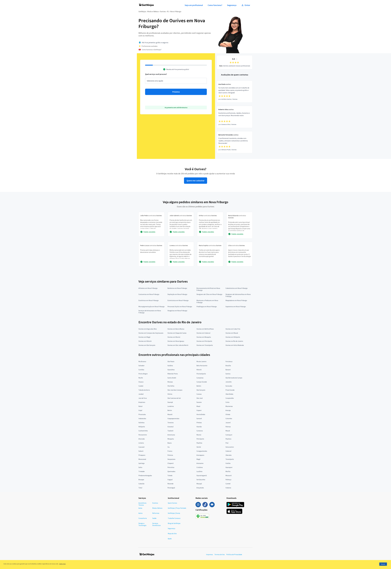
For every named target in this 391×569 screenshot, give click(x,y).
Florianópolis (201, 374)
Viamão (199, 427)
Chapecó (170, 463)
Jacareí (228, 423)
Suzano (199, 402)
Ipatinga (141, 463)
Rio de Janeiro (201, 361)
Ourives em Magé (144, 337)
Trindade (141, 471)
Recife (140, 378)
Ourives (163, 11)
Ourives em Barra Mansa (175, 329)
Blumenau (229, 406)
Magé (198, 459)
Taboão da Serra (144, 390)
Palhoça (228, 480)
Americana (171, 435)
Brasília (228, 366)
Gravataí (170, 427)
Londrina (170, 406)
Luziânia (199, 471)
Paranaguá (171, 488)
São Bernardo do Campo (234, 378)
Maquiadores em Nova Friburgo (236, 300)
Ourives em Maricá (173, 337)
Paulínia (199, 443)
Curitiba (141, 370)
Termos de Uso (219, 554)
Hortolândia (201, 414)
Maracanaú (142, 459)
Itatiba (228, 463)
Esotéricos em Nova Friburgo (148, 300)
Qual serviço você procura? (156, 74)
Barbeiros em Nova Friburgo (177, 288)
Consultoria (142, 518)
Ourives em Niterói (145, 341)
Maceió (169, 414)
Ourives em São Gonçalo (146, 345)
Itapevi (199, 410)
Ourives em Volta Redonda (235, 345)
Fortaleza (229, 361)
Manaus (170, 382)
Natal (140, 406)
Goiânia (170, 366)
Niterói (199, 370)
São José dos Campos (174, 390)
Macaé (228, 431)
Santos (228, 374)
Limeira (141, 443)
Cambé (228, 484)
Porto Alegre (143, 374)
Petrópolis (200, 439)
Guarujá (170, 402)
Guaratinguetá (202, 475)
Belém (199, 386)
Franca (169, 451)
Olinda (228, 414)
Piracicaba (142, 414)
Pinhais (199, 423)
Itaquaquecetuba (173, 418)
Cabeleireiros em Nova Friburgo (237, 288)
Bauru (169, 443)
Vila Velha (170, 386)
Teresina (170, 423)
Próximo (176, 91)
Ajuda (170, 539)
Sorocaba (229, 386)
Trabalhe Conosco (174, 518)
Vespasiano (171, 459)
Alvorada (141, 439)
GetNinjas (142, 11)
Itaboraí (228, 451)
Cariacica (200, 431)
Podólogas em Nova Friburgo (207, 306)
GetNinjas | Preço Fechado (177, 508)
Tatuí (140, 488)
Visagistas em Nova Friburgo (177, 311)
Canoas (199, 394)
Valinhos (141, 423)
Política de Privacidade (234, 554)
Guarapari (229, 467)
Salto (140, 467)
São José (200, 398)
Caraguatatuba (202, 451)
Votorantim (230, 447)
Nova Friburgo (175, 11)
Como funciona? (215, 5)
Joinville (229, 382)
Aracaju (228, 410)
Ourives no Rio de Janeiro (234, 341)
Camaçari (229, 435)
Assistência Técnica (142, 504)
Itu (168, 447)
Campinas (200, 378)
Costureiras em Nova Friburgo (148, 294)
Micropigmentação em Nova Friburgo (151, 306)
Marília (228, 471)
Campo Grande (202, 382)
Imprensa (209, 554)
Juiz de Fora (142, 398)
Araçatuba (200, 488)
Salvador (141, 366)
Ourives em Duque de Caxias (176, 333)
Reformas (155, 513)
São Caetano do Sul (174, 398)
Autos (140, 513)
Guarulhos (171, 370)
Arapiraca (141, 402)
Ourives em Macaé (232, 333)
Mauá (198, 406)
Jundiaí (140, 394)
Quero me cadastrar (195, 180)
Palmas (228, 427)
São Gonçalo (201, 390)
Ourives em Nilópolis (233, 337)
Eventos (155, 503)
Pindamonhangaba (145, 475)
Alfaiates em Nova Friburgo (148, 288)
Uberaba (228, 455)
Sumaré (199, 418)
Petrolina (170, 467)
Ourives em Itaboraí (203, 333)
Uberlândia (229, 394)
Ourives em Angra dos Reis (147, 329)
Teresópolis (230, 459)
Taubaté (170, 431)
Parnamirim (142, 435)
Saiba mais (62, 564)
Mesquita (170, 439)
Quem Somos (172, 503)
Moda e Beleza (153, 11)
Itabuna (228, 488)
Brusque (141, 480)
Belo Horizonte (202, 366)
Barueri (228, 370)
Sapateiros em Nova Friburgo (236, 306)
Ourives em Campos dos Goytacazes (150, 333)
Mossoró (229, 475)
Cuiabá (140, 386)
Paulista (228, 439)
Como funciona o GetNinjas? (151, 50)
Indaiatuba (142, 418)
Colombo (229, 418)
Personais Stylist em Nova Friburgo (179, 306)
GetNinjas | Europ (174, 513)
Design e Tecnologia (142, 524)
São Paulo (170, 361)
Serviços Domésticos (156, 524)
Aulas (140, 508)
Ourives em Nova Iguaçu (175, 341)
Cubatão (141, 484)
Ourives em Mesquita (204, 337)
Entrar (247, 5)
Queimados (171, 471)
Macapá (199, 484)
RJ (168, 11)
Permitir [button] (383, 564)
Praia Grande (230, 390)
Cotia (227, 402)
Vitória (169, 394)
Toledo (169, 475)
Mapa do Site (172, 533)
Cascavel (141, 447)
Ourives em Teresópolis (205, 345)
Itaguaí (169, 480)
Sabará (140, 451)
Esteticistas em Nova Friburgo (178, 300)
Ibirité (199, 447)
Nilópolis (141, 427)
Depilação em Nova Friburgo (177, 294)
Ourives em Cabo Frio (233, 329)
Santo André (171, 378)
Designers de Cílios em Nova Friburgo (209, 294)
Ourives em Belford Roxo (205, 329)
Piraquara (141, 455)
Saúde (154, 518)
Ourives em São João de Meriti (177, 345)
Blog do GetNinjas (174, 523)
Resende (170, 484)
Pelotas (170, 455)
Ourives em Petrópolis (204, 341)
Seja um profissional (194, 5)
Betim (169, 410)
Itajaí (140, 410)
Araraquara (200, 455)
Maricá (199, 435)
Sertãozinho (201, 480)
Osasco (140, 382)
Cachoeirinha (143, 431)
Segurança (231, 5)
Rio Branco (142, 361)
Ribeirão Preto (172, 374)
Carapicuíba (230, 398)
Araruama (200, 463)
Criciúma (200, 467)
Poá (227, 443)
